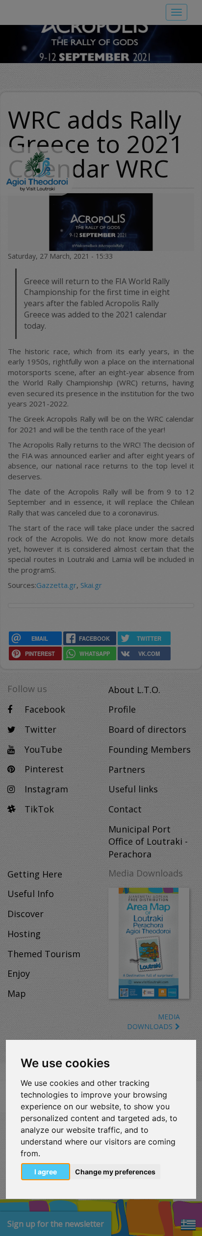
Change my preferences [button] (115, 1172)
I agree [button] (45, 1172)
